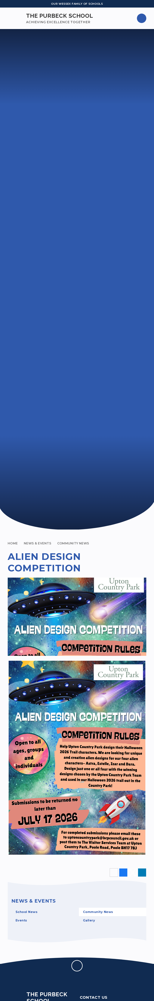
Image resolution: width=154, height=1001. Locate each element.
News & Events (37, 543)
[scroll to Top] (77, 965)
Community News (73, 543)
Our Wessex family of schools (77, 3)
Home (13, 543)
